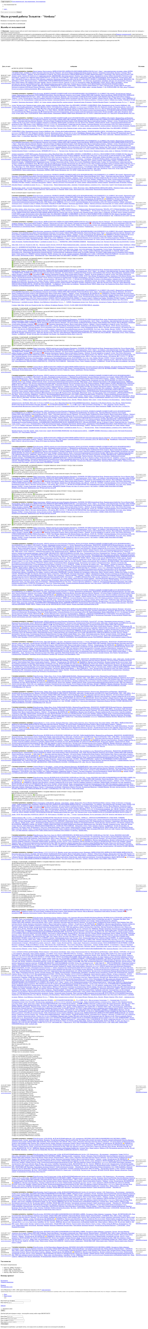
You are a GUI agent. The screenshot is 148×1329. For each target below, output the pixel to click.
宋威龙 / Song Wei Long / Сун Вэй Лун (118, 406)
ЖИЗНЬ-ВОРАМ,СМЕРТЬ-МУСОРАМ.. (101, 188)
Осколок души (103, 147)
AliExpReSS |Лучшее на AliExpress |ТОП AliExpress (31, 79)
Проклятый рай (39, 255)
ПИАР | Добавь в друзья (93, 558)
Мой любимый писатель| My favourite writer (56, 559)
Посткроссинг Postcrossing (103, 615)
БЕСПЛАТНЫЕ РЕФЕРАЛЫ (49, 209)
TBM (114, 98)
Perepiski (43, 82)
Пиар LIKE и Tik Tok (72, 79)
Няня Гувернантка (57, 159)
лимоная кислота (17, 403)
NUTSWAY (124, 151)
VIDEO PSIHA (107, 160)
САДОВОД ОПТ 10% (93, 107)
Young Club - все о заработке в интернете (39, 684)
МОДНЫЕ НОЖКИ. (18, 225)
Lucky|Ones (58, 652)
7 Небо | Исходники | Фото (81, 188)
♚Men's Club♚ (47, 624)
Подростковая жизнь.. (26, 370)
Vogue (30, 561)
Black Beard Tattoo (63, 105)
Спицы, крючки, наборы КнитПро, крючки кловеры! (57, 102)
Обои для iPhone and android (115, 79)
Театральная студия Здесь (91, 553)
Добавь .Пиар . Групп (50, 676)
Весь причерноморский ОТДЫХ (118, 635)
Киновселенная (16, 558)
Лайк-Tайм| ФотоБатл (50, 641)
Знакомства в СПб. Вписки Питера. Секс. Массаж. (95, 325)
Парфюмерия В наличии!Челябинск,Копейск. (25, 422)
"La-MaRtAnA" (57, 284)
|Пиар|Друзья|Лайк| (119, 388)
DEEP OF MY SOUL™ (33, 395)
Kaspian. (126, 391)
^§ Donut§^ (128, 388)
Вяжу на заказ (96, 576)
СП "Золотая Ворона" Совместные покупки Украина (36, 100)
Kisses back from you (57, 386)
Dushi (105, 677)
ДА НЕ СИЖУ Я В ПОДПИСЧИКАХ (81, 305)
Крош (59, 87)
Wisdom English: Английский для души (72, 98)
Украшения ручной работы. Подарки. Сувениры (112, 72)
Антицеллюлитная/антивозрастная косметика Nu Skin (27, 202)
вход (5, 9)
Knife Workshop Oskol (104, 96)
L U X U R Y (113, 576)
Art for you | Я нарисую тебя (27, 244)
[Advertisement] (52, 53)
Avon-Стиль (105, 184)
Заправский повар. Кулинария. (83, 102)
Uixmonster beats (49, 406)
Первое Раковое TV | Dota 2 (95, 85)
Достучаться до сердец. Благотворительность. (93, 110)
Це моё (29, 334)
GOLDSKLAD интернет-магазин (40, 155)
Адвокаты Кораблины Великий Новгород (116, 394)
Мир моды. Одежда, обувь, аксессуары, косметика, (76, 556)
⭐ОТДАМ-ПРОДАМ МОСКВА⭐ (58, 404)
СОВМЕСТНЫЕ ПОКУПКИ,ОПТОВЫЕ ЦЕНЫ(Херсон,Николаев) (69, 331)
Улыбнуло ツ (32, 551)
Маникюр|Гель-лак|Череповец (26, 95)
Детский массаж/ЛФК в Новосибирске (81, 670)
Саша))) (81, 151)
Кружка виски (96, 210)
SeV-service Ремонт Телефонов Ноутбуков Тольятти (77, 72)
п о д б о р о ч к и (81, 107)
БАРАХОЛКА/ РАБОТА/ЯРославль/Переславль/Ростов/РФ (46, 576)
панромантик (48, 174)
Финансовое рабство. (119, 107)
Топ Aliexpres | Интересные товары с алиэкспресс (104, 386)
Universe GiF (25, 76)
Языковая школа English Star (112, 269)
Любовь (40, 281)
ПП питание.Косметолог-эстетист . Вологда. (40, 575)
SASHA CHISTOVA (39, 189)
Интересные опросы (59, 79)
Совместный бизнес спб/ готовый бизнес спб (66, 632)
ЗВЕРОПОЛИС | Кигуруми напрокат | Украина (66, 76)
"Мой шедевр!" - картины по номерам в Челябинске (115, 564)
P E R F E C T (34, 76)
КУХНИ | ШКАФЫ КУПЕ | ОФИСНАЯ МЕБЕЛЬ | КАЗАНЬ (61, 553)
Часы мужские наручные (108, 108)
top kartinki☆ (119, 82)
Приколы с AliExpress (69, 107)
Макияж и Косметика (42, 649)
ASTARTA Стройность (39, 160)
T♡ (102, 404)
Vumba (42, 566)
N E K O (66, 305)
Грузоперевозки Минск (60, 562)
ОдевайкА (15, 102)
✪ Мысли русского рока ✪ (34, 111)
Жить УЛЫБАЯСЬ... (83, 668)
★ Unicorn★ (84, 564)
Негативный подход (66, 188)
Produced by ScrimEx (107, 107)
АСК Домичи (121, 634)
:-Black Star (99, 282)
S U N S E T (40, 403)
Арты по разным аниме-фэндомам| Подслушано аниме (86, 111)
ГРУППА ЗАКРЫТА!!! (18, 585)
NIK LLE (125, 247)
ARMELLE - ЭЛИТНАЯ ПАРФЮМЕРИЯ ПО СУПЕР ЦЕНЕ (97, 613)
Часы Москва (92, 276)
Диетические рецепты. (31, 80)
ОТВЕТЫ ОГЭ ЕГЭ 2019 (47, 157)
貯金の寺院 (59, 441)
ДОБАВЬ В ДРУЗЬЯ (129, 100)
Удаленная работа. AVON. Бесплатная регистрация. (45, 423)
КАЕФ (73, 225)
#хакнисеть (47, 679)
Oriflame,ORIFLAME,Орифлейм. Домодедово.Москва (97, 95)
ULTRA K (54, 87)
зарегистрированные (6, 83)
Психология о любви (84, 82)
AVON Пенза (96, 223)
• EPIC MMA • (91, 677)
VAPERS (68, 302)
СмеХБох (14, 389)
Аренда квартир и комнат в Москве (121, 637)
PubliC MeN (22, 554)
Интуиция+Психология (96, 209)
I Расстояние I (69, 576)
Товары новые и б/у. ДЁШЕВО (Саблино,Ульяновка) (31, 253)
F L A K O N (73, 82)
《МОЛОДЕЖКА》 (85, 210)
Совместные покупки (45, 76)
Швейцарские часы (33, 282)
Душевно (36, 157)
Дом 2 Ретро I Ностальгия (61, 74)
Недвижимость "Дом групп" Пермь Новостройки (92, 277)
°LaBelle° (131, 302)
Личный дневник (105, 383)
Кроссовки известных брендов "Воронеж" (48, 72)
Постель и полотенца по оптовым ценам (60, 277)
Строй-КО (64, 85)
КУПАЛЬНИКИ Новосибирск (44, 95)
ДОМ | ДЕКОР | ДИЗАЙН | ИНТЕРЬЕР (59, 110)
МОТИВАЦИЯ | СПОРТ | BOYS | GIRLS (103, 82)
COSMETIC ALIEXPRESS (25, 163)
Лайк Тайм (15, 244)
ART (42, 84)
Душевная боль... (89, 226)
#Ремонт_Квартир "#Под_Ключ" (87, 399)
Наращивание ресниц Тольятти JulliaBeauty (114, 105)
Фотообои (24, 637)
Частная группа (108, 85)
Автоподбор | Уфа (109, 74)
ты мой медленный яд (115, 155)
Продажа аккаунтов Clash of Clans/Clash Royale (25, 566)
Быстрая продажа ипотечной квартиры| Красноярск (45, 615)
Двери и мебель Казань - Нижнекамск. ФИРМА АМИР (55, 113)
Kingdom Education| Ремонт (100, 102)
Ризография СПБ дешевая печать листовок (90, 569)
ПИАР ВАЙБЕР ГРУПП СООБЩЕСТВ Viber (113, 154)
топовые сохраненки (52, 105)
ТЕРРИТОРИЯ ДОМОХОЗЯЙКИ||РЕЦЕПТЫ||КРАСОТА (55, 80)
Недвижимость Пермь (103, 276)
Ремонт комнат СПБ (21, 82)
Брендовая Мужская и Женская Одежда (74, 391)
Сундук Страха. (55, 188)
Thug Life (116, 282)
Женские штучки (120, 610)
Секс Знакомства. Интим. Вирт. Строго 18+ (117, 284)
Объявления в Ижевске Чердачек (79, 685)
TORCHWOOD (64, 460)
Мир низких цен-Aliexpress (110, 384)
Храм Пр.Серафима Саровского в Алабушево (46, 98)
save (70, 559)
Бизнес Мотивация (77, 113)
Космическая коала (73, 562)
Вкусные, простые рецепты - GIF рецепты (50, 279)
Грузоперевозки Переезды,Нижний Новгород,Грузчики (46, 634)
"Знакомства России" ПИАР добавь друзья (91, 284)
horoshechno (48, 668)
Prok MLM (75, 282)
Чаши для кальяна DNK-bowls (45, 247)
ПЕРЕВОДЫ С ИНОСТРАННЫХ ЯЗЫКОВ (73, 241)
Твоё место (23, 395)
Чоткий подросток (127, 206)
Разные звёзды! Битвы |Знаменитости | (111, 247)
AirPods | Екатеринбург (115, 76)
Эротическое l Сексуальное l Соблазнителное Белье (95, 562)
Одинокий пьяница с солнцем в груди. (89, 184)
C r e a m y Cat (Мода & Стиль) (52, 556)
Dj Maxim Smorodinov (119, 209)
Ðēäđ (13, 441)
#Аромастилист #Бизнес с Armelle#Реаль (24, 388)
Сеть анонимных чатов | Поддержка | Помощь (111, 225)
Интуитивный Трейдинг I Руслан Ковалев (73, 389)
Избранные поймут (31, 632)
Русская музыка (42, 370)
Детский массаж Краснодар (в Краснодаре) (29, 277)
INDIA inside (96, 157)
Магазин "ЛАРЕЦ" (49, 281)
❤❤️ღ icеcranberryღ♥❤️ (36, 274)
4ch (54, 397)
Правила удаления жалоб (123, 34)
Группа (72, 545)
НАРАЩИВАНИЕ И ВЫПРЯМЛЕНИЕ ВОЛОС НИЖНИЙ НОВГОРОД (60, 422)
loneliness (106, 244)
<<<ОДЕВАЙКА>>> (53, 160)
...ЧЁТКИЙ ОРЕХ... (109, 566)
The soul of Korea (48, 226)
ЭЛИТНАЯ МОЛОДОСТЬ (125, 392)
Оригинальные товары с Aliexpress (89, 247)
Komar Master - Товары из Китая (77, 85)
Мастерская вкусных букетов (95, 389)
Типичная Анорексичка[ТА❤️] (82, 223)
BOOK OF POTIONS (82, 375)
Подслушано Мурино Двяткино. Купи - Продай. (62, 399)
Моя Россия (75, 110)
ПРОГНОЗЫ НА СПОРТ (113, 558)
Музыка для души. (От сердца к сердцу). (78, 486)
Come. (25, 189)
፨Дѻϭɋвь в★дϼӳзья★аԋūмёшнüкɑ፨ (22, 107)
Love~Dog (15, 209)
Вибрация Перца (86, 576)
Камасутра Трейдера (49, 441)
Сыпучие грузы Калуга (62, 157)
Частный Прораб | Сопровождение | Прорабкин (115, 670)
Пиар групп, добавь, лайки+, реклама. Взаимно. (88, 87)
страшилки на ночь (90, 282)
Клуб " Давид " (98, 71)
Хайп (65, 561)
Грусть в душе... (120, 566)
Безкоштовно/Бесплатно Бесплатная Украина (56, 111)
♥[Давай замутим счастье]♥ (48, 487)
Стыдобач (56, 462)
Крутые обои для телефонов (70, 284)
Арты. (26, 384)
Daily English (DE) (51, 189)
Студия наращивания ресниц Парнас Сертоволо (47, 564)
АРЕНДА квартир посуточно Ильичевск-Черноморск (61, 269)
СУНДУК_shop (16, 637)
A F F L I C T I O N (48, 124)
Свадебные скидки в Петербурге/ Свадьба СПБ (48, 635)
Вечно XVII (39, 441)
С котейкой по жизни (115, 102)
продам (121, 391)
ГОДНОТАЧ (99, 394)
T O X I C (36, 159)
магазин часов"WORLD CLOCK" (30, 84)
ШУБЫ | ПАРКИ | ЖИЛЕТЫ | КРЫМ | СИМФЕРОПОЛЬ (43, 85)
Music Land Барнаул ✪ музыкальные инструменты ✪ (45, 392)
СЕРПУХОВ (15, 395)
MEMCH (79, 551)
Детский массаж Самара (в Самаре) (72, 165)
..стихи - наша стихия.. (76, 395)
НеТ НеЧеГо (101, 281)
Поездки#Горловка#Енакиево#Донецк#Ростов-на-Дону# (47, 459)
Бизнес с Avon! (121, 98)
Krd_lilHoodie (52, 370)
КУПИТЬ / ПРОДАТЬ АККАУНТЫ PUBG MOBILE (64, 298)
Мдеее (100, 134)
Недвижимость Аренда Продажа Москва (24, 562)
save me (114, 147)
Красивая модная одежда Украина (61, 684)
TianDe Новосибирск (95, 612)
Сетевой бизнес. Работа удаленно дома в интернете (69, 226)
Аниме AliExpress (87, 157)
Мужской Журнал (123, 113)
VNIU (84, 677)
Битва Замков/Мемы (55, 210)
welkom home (92, 459)
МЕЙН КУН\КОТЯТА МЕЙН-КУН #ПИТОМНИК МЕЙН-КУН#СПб (73, 71)
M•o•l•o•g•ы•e (16, 302)
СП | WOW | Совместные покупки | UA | (98, 113)
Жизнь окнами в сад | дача (76, 649)
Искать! (19, 12)
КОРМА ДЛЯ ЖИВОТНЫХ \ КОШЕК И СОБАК (26, 322)
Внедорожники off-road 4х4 (95, 244)
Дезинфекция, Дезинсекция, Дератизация (36, 225)
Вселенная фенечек (112, 77)
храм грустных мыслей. (67, 160)
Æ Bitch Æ (18, 441)
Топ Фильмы (75, 392)
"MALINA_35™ (108, 209)
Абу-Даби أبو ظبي (122, 87)
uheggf (32, 623)
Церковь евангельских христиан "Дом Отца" (53, 558)
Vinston (72, 370)
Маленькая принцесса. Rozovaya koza (88, 676)
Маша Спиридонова (39, 269)
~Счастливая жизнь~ (81, 271)
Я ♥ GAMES (75, 394)
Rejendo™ (97, 684)
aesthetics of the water (34, 82)
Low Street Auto (87, 80)
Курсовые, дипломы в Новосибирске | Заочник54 (99, 610)
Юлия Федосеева (38, 93)
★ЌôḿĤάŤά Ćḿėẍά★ (91, 281)
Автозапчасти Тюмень (105, 302)
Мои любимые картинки (127, 561)
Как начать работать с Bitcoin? (30, 558)
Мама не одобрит (59, 616)
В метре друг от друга (70, 133)
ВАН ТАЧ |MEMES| (17, 189)
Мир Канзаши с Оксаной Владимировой (92, 624)
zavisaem (48, 87)
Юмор (83, 634)
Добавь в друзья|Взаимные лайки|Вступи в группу (103, 397)
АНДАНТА (49, 397)
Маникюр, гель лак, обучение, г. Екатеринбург (101, 255)
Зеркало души (88, 395)
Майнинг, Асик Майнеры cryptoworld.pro (46, 302)
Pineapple (61, 189)
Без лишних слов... (93, 412)
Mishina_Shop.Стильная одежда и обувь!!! (35, 399)
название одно (24, 77)
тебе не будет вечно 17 (28, 441)
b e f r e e (64, 564)
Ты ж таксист (99, 677)
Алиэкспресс (105, 576)
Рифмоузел (79, 225)
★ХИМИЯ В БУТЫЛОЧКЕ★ (27, 247)
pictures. (20, 209)
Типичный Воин (53, 389)
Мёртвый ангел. (118, 551)
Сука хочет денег (123, 253)
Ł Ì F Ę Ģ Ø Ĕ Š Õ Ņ (34, 637)
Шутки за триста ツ (68, 87)
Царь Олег (33, 578)
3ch (105, 87)
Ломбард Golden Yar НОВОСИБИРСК (118, 666)
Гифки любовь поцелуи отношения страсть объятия (118, 252)
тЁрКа (99, 105)
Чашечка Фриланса (95, 384)
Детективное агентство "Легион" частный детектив (70, 384)
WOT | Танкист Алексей (95, 160)
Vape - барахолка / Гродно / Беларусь (114, 404)
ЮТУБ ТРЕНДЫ (114, 580)
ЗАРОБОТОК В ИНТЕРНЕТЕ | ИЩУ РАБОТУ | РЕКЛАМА (58, 693)
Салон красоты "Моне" (18, 570)
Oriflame (101, 181)
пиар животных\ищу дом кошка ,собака (115, 71)
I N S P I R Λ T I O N (97, 635)
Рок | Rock (15, 394)
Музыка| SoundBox (108, 111)
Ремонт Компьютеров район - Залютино (65, 184)
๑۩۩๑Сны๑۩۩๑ (47, 585)
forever (130, 151)
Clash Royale (56, 668)
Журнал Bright (41, 397)
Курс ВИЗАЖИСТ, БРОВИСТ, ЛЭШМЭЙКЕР (92, 79)
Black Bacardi (74, 420)
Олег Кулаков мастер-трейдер (123, 184)
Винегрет (129, 399)
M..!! (56, 403)
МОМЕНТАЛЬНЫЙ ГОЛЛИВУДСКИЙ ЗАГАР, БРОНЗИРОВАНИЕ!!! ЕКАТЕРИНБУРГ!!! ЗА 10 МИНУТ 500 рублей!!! (79, 93)
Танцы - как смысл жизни (95, 392)
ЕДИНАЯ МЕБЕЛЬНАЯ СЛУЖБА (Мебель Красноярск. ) (86, 74)
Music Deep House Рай (65, 403)
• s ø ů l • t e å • (25, 423)
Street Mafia (25, 397)
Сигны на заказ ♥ (103, 155)
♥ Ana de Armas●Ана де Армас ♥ (43, 74)
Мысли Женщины (117, 272)
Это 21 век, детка (32, 281)
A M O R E (59, 370)
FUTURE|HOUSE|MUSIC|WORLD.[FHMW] (120, 110)
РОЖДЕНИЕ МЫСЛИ (73, 659)
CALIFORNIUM (33, 113)
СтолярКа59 (38, 226)
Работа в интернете (23, 155)
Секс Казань (67, 225)
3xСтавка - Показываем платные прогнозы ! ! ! (55, 377)
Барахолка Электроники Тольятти (54, 274)
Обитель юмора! (48, 562)
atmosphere (96, 305)
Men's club (33, 403)
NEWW (50, 253)
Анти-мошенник (40, 1)
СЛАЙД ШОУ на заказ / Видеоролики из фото (38, 154)
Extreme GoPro (36, 616)
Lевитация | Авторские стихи (34, 425)
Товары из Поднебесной (89, 561)
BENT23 (19, 397)
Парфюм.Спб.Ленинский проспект (53, 561)
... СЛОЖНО (77, 576)
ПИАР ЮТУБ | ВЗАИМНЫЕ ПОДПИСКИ (80, 615)
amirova (123, 399)
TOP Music (33, 397)
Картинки (78, 546)
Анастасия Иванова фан (19, 111)
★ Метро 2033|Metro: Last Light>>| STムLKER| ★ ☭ (116, 157)
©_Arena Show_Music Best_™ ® (38, 110)
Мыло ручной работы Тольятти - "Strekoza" (100, 121)
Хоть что (119, 632)
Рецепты (95, 72)
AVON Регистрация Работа (26, 389)
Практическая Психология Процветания (31, 624)
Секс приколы (84, 76)
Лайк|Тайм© (29, 570)
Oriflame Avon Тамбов (116, 100)
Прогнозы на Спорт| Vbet (42, 652)
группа (20, 98)
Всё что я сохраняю (61, 163)
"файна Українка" (82, 131)
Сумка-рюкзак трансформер (61, 685)
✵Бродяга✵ (83, 392)
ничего (106, 635)
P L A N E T (58, 406)
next (84, 113)
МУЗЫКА (44, 404)
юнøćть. (114, 160)
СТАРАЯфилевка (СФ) (18, 687)
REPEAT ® (104, 559)
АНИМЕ (128, 155)
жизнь (105, 319)
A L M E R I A (95, 154)
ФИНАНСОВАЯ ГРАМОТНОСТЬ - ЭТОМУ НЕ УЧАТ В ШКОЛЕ (49, 77)
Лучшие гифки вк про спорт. (122, 85)
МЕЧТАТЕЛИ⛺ (104, 439)
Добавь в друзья (67, 159)
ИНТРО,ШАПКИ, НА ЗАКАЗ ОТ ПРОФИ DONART (66, 179)
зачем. (20, 643)
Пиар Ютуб (114, 113)
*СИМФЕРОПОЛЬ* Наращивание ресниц (36, 162)
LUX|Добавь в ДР (67, 566)
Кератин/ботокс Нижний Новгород (104, 189)
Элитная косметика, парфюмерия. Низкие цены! (67, 252)
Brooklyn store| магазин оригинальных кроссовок (26, 404)
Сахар (13, 423)
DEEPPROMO (48, 462)
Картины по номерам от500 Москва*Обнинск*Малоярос (28, 87)
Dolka (18, 160)
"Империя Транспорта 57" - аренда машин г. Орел (112, 165)
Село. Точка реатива (124, 226)
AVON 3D (59, 244)
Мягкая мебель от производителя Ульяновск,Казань (75, 554)
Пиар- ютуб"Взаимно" (109, 392)
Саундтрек (76, 210)
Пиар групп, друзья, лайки (116, 168)
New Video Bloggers (50, 566)
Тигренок (47, 133)
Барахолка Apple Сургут (73, 134)
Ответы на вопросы (90, 100)
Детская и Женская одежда (52, 613)
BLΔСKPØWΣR (22, 281)
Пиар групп (93, 155)
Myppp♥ (59, 566)
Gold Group (110, 134)
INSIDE (83, 558)
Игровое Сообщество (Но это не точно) (105, 177)
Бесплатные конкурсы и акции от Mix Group (57, 84)
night (86, 459)
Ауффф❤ (61, 209)
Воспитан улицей (44, 244)
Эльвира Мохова (38, 221)
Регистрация (143, 82)
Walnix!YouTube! (126, 403)
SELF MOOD (77, 561)
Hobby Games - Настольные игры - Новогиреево (79, 189)
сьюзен (19, 76)
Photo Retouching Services (45, 632)
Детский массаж (28, 98)
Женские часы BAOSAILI (121, 241)
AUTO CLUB (73, 157)
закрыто (123, 558)
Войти (138, 82)
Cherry (47, 255)
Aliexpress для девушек (117, 562)
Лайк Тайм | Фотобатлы (121, 111)
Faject (78, 654)
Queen (110, 147)
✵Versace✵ (39, 562)
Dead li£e (66, 670)
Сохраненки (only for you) (110, 226)
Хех (37, 244)
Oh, (96, 483)
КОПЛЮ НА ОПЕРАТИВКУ (89, 134)
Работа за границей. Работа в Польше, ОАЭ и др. (86, 108)
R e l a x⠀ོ (125, 102)
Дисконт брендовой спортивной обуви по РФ (85, 604)
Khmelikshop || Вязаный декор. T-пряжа (28, 108)
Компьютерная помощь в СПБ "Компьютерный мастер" (109, 381)
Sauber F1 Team (116, 206)
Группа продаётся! (117, 615)
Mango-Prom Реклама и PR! (46, 384)
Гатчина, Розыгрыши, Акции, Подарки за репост (69, 281)
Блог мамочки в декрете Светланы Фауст (108, 629)
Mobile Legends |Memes (70, 634)
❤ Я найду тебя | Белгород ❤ (49, 108)
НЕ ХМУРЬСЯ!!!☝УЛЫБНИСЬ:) (104, 198)
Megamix (37, 677)
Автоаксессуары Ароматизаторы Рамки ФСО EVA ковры (83, 623)
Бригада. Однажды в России (55, 82)
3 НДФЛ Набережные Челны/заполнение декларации (102, 391)
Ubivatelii (81, 282)
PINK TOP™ (131, 553)
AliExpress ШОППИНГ (31, 386)
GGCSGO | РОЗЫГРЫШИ (34, 585)
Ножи (55, 128)
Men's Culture (38, 570)
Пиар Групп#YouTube (75, 677)
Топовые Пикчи (37, 561)
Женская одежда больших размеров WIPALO (78, 616)
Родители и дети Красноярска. (103, 279)
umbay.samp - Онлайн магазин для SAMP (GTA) (115, 623)
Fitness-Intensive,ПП (97, 554)
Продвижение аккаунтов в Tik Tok (74, 459)
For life (89, 559)
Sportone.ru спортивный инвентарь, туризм (71, 327)
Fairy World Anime (124, 397)
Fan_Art (70, 561)
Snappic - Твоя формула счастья (98, 76)
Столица (132, 241)
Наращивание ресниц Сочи (95, 241)
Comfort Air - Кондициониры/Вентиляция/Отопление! (55, 394)
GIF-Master (105, 80)
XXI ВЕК (75, 277)
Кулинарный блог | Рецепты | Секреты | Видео (113, 553)
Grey (79, 157)
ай (40, 102)
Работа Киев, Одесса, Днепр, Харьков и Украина (81, 361)
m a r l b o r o (25, 578)
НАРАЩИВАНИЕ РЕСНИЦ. (39, 554)
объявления (15, 554)
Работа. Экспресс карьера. (104, 459)
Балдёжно (14, 155)
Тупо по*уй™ (93, 621)
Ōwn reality (130, 209)
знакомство (49, 79)
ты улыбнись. (102, 271)
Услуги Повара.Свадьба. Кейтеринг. (37, 631)
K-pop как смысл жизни (90, 225)
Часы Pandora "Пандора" (41, 210)
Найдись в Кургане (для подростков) (72, 148)
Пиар (87, 384)
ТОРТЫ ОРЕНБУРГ (47, 616)
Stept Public (73, 460)
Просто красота (47, 71)
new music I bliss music (50, 609)
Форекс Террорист (66, 210)
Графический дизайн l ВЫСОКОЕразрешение (92, 77)
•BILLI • (34, 279)
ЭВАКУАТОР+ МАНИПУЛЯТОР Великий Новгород (108, 545)
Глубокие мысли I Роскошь (79, 84)
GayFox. (18, 423)
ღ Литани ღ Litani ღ (103, 100)
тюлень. (30, 189)
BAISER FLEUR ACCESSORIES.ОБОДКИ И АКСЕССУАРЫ (65, 276)
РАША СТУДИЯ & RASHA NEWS (22, 569)
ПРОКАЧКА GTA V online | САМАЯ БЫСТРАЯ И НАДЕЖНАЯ (99, 253)
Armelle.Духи (108, 631)
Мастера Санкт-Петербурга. (51, 416)
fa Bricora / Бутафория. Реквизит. (54, 305)
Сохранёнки (88, 159)
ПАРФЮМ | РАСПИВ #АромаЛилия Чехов (90, 269)
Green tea (66, 82)
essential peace (83, 559)
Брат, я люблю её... (107, 388)
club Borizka (25, 403)
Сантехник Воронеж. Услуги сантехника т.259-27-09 (68, 100)
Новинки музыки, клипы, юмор (35, 105)
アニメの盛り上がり (75, 404)
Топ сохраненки (45, 188)
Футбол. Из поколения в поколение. (92, 631)
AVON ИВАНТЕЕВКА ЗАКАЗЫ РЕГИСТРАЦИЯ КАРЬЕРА (105, 84)
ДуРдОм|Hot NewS (56, 107)
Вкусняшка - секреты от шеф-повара (90, 388)
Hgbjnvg (37, 285)
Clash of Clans (96, 559)
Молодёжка (124, 684)
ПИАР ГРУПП (77, 80)
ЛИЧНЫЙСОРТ (46, 151)
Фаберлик (118, 151)
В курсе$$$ (85, 252)
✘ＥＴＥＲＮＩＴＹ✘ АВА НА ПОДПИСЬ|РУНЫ (78, 279)
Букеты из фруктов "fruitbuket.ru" (28, 394)
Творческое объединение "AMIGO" (28, 102)
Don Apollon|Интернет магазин (74, 329)
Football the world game (56, 225)
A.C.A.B (25, 561)
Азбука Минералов (45, 159)
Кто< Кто (131, 113)
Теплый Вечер (97, 80)
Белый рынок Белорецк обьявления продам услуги (88, 566)
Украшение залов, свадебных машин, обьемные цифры (72, 397)
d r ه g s (52, 403)
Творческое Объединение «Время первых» (73, 423)
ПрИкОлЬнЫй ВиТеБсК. (69, 676)
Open (26, 113)
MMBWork (129, 98)
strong (25, 209)
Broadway (75, 559)
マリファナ (98, 226)
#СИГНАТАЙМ (111, 87)
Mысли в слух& (16, 134)
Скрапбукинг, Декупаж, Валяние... (85, 370)
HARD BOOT (56, 395)
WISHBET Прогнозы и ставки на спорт (76, 209)
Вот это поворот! (102, 561)
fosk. (129, 105)
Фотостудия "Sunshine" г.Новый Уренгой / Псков (98, 98)
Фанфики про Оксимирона (82, 572)
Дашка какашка (74, 77)
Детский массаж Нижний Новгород (22, 159)
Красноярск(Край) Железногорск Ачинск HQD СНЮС (28, 406)
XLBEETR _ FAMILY (74, 564)
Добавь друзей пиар (27, 271)
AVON (86, 276)
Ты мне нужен (28, 556)
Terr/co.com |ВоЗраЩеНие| (61, 585)
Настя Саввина (37, 71)
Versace (42, 285)
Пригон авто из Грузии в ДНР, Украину (61, 223)
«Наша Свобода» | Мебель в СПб (21, 383)
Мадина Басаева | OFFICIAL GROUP (118, 559)
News (118, 108)
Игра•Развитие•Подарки (19, 85)
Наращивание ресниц (25, 279)
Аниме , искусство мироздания (30, 188)
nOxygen (53, 244)
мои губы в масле (122, 299)
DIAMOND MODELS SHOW (42, 107)
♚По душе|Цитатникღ (44, 89)
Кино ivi (130, 154)
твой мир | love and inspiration (117, 80)
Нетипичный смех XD (64, 108)
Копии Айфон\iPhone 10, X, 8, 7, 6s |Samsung (115, 612)
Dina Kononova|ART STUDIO (49, 637)
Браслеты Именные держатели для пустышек (67, 95)
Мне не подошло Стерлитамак (91, 404)
